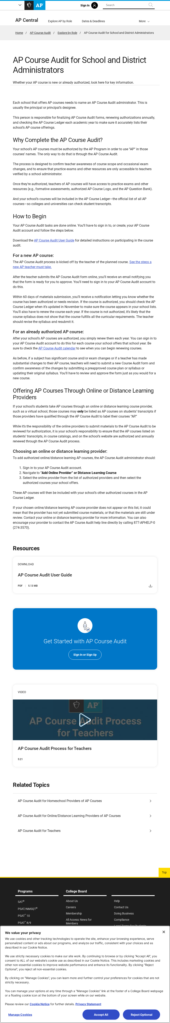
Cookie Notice (40, 1004)
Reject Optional (141, 1014)
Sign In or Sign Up (85, 654)
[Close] (163, 931)
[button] (144, 17)
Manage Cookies (20, 1014)
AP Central (26, 20)
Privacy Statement (88, 1004)
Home (19, 32)
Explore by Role (67, 32)
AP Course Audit (40, 32)
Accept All (101, 1014)
